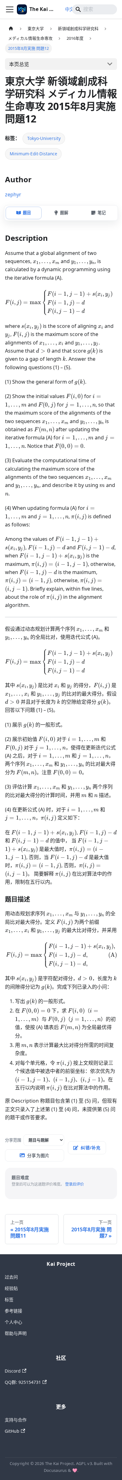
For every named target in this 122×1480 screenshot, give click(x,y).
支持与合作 (16, 1420)
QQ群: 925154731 (23, 1382)
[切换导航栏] (9, 9)
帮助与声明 (16, 1333)
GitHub (12, 1431)
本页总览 (19, 64)
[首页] (11, 29)
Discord (13, 1371)
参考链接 (13, 1311)
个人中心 (13, 1322)
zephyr (13, 194)
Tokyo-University (44, 138)
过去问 (11, 1277)
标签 (9, 1299)
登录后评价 (74, 1184)
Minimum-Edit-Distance (33, 154)
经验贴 (11, 1288)
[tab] (24, 213)
